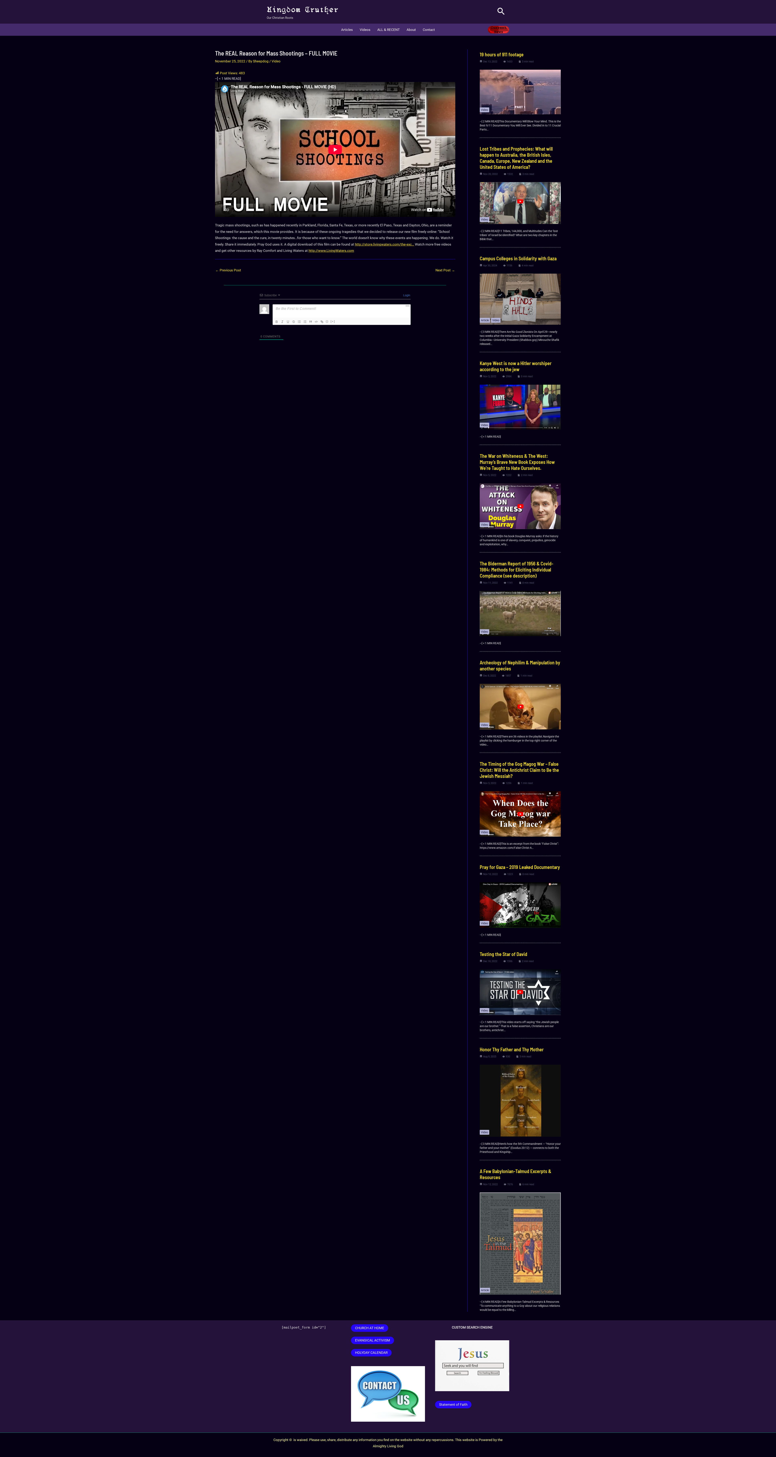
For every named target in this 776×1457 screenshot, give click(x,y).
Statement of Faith (453, 1404)
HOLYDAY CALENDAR (371, 1353)
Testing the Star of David (503, 954)
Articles (347, 30)
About (411, 30)
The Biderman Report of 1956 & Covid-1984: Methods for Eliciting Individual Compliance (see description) (516, 570)
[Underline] (288, 321)
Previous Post (228, 270)
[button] (501, 11)
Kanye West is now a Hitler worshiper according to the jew (515, 366)
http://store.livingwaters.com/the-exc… (384, 244)
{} (327, 321)
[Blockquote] (310, 321)
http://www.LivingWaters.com (331, 251)
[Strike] (293, 321)
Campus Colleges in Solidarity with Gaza (518, 258)
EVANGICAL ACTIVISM (372, 1340)
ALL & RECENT (388, 30)
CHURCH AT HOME (369, 1328)
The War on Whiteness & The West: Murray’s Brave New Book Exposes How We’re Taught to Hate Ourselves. (517, 462)
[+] (333, 321)
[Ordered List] (299, 321)
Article (485, 320)
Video (276, 61)
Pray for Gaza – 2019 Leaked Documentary (520, 867)
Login (406, 295)
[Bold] (276, 321)
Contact (429, 30)
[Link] (322, 321)
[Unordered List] (305, 321)
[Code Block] (316, 321)
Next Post (445, 270)
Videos (365, 30)
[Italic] (282, 321)
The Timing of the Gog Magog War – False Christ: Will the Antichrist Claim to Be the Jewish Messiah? (519, 770)
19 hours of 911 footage (502, 54)
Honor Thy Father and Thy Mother (512, 1049)
